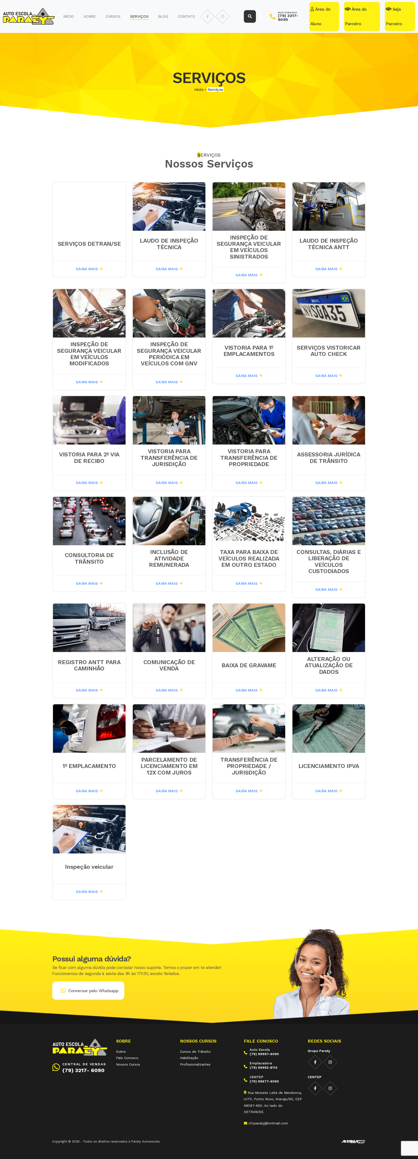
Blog (163, 16)
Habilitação (189, 1058)
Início (68, 16)
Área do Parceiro (355, 16)
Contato (186, 16)
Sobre (90, 16)
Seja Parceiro (394, 16)
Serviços (139, 16)
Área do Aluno (320, 16)
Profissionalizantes (195, 1064)
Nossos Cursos (128, 1064)
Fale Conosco (127, 1058)
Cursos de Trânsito (195, 1051)
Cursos (112, 16)
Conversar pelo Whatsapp (93, 990)
